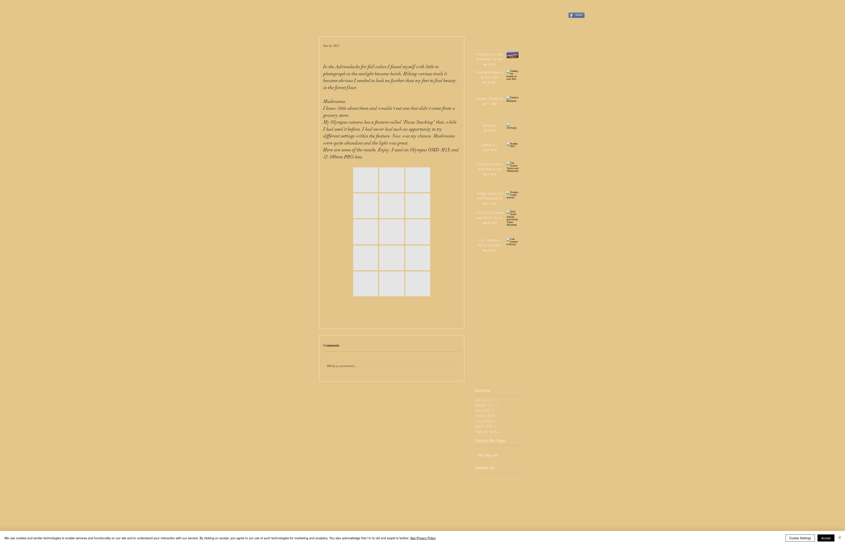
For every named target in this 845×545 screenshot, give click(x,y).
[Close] (839, 537)
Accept (826, 538)
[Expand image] (365, 179)
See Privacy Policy (423, 538)
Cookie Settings (800, 538)
